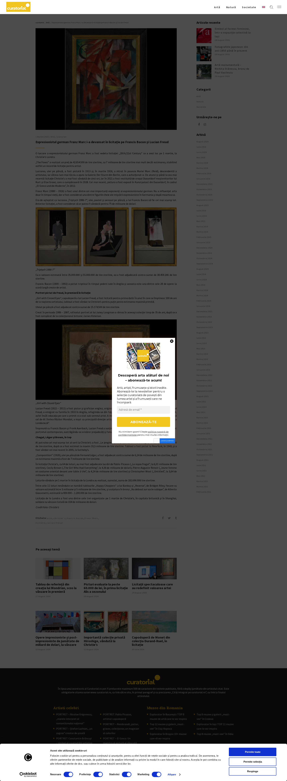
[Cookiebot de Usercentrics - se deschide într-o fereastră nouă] (28, 774)
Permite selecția (252, 761)
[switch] (98, 774)
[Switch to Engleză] (263, 7)
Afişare (172, 774)
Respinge (252, 771)
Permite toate (252, 751)
